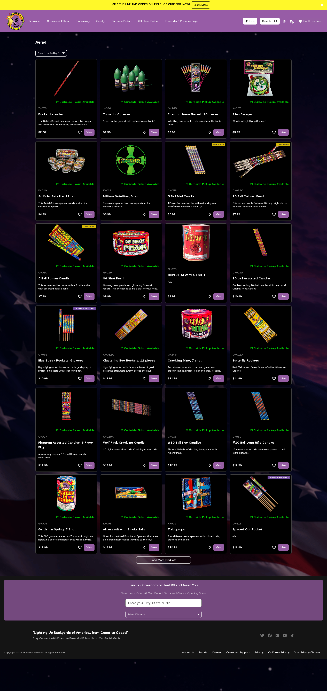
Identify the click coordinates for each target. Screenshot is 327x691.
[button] (250, 21)
